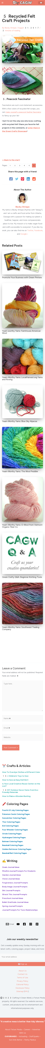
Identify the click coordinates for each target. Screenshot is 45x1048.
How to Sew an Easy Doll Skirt (15, 780)
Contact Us (22, 974)
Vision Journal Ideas (11, 879)
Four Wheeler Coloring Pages (15, 830)
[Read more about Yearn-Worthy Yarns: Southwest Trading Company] (22, 603)
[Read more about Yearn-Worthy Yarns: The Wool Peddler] (22, 447)
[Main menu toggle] (2, 2)
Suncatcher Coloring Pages (14, 818)
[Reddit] (34, 179)
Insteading (23, 1036)
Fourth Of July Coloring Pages (15, 810)
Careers (27, 1029)
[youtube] (18, 924)
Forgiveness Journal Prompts (15, 883)
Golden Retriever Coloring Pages (16, 849)
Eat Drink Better (15, 1040)
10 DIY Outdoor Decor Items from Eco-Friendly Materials (20, 791)
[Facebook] (11, 179)
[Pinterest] (22, 179)
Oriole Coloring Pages (12, 833)
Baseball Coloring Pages (12, 845)
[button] (41, 2)
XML (26, 991)
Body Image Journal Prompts (14, 886)
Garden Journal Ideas (11, 875)
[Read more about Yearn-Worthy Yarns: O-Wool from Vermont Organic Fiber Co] (22, 499)
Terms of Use (22, 977)
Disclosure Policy (22, 988)
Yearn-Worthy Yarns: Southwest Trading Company (20, 628)
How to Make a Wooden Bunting (16, 796)
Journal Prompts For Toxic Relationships (20, 910)
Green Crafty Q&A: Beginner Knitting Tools (22, 577)
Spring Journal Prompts (12, 906)
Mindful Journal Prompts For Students (19, 871)
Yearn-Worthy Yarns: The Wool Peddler (20, 471)
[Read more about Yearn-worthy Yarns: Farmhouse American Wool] (22, 305)
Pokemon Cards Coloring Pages (16, 814)
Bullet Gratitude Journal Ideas (15, 902)
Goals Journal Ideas (10, 867)
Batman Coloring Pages (12, 841)
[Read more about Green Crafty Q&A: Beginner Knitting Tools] (22, 553)
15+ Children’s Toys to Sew (15, 776)
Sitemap (19, 991)
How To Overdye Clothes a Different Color (21, 772)
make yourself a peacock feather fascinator (23, 112)
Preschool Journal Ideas (12, 898)
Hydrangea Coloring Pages (14, 837)
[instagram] (30, 924)
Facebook (38, 230)
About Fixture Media (13, 1029)
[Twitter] (16, 179)
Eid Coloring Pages (10, 826)
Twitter (30, 230)
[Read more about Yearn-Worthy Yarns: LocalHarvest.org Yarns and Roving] (22, 356)
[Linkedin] (28, 179)
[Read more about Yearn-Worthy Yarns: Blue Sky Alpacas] (22, 401)
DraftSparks (34, 1036)
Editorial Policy (22, 984)
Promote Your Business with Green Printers (22, 277)
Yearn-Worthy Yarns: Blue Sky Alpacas (19, 421)
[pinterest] (37, 924)
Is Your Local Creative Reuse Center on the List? (21, 785)
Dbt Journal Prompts (11, 890)
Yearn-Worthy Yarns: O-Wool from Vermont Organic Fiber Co (22, 526)
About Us (22, 971)
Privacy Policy (22, 981)
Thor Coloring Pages (11, 822)
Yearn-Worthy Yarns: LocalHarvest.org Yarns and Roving (22, 378)
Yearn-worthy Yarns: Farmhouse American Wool (21, 332)
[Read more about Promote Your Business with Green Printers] (22, 262)
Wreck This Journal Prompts (14, 894)
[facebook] (24, 924)
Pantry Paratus (30, 1040)
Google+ (24, 234)
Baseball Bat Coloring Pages (14, 853)
